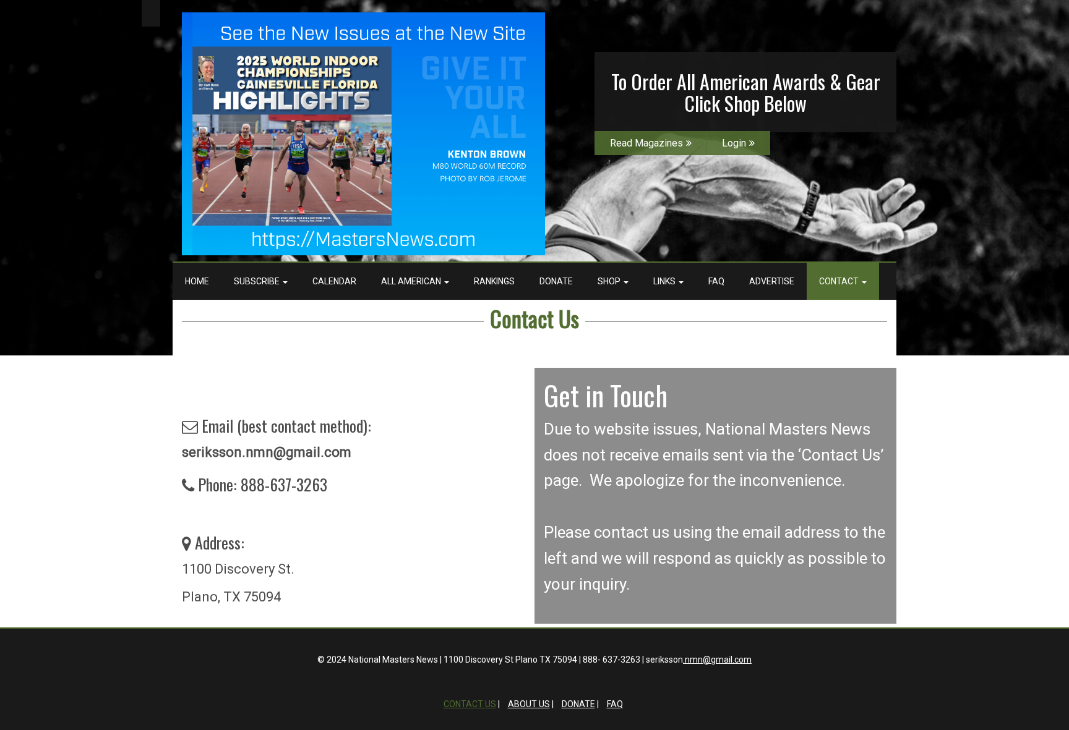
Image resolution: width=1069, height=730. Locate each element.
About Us (529, 704)
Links (665, 281)
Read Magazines (646, 143)
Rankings (494, 281)
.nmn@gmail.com (717, 659)
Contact (840, 281)
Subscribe (257, 281)
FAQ (716, 281)
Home (197, 281)
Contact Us (534, 318)
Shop (610, 281)
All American (412, 281)
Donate (556, 281)
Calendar (334, 281)
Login (734, 143)
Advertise (771, 281)
